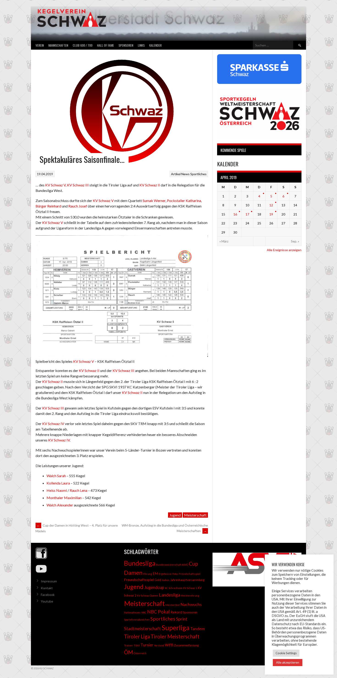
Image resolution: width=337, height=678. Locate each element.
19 (271, 214)
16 (235, 214)
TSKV (137, 645)
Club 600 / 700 (82, 45)
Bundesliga (139, 563)
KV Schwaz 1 (190, 588)
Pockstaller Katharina (184, 200)
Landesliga (169, 594)
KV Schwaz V (55, 185)
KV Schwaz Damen (147, 595)
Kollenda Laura (58, 483)
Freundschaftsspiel (139, 579)
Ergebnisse (165, 573)
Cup (193, 564)
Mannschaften (58, 45)
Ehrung (147, 573)
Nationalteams (132, 612)
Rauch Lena (78, 490)
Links (141, 45)
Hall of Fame (105, 45)
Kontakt (47, 588)
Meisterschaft (195, 515)
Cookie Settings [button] (286, 653)
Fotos (175, 573)
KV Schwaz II (149, 185)
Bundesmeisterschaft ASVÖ (172, 564)
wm (169, 644)
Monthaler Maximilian (64, 497)
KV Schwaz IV (53, 423)
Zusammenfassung (186, 645)
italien (165, 579)
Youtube (47, 601)
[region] (257, 569)
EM (155, 574)
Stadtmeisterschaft (142, 628)
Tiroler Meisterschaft (175, 636)
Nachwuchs (191, 604)
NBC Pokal (158, 611)
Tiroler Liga (137, 636)
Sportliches (198, 174)
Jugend (175, 515)
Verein (40, 45)
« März (223, 241)
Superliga (176, 628)
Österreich (140, 653)
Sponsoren (126, 45)
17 (247, 214)
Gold (158, 580)
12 (271, 205)
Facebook (48, 595)
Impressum (49, 581)
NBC (143, 612)
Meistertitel (173, 604)
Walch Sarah (56, 476)
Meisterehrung (190, 595)
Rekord (176, 612)
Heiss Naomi (57, 490)
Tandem (197, 628)
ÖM (128, 652)
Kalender (155, 45)
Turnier (147, 645)
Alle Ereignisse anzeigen (284, 250)
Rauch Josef (77, 206)
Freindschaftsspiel (189, 573)
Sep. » (295, 241)
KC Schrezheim (173, 588)
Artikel (176, 174)
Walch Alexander (60, 505)
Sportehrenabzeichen (137, 619)
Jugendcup (154, 587)
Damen (133, 572)
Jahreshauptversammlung (187, 580)
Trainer (128, 645)
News (185, 174)
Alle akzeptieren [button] (287, 662)
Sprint (182, 619)
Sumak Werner (154, 200)
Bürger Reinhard (48, 206)
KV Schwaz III (78, 185)
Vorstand (159, 645)
